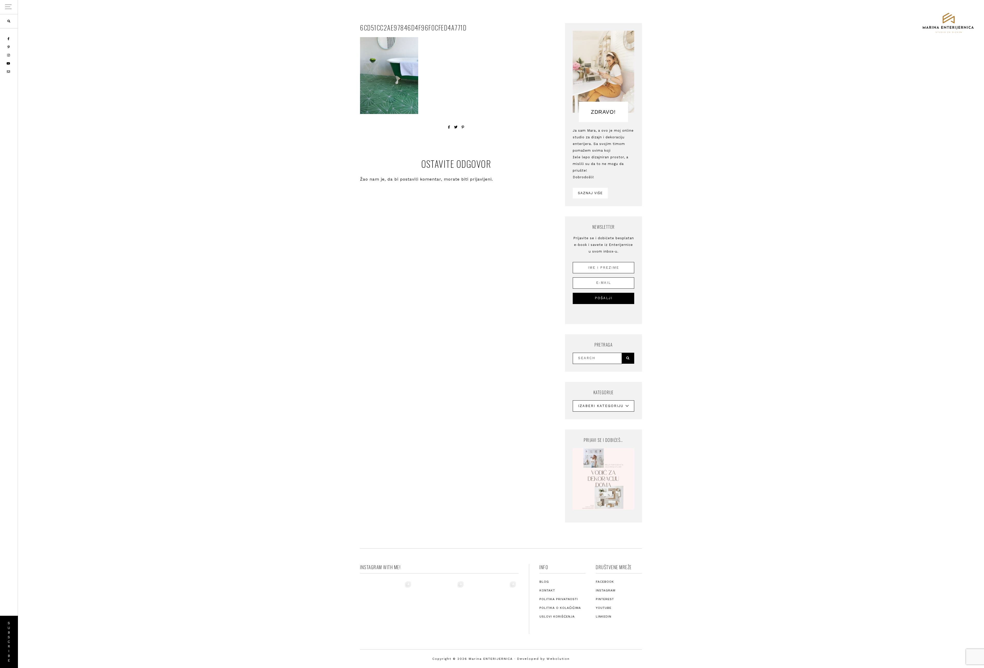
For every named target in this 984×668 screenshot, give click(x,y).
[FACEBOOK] (8, 39)
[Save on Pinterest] (463, 127)
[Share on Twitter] (456, 127)
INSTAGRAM (606, 590)
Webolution (558, 659)
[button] (9, 7)
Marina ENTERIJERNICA (948, 23)
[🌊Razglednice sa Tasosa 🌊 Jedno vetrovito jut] (439, 605)
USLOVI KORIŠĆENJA (557, 616)
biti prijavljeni (476, 179)
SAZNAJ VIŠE (590, 193)
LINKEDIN (603, 616)
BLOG (544, 581)
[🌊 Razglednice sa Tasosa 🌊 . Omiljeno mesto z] (491, 605)
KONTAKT (547, 590)
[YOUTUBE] (9, 63)
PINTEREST (605, 599)
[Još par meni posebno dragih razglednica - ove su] (387, 605)
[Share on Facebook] (449, 127)
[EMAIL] (9, 72)
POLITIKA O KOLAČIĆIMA (560, 608)
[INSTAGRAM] (9, 55)
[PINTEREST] (9, 47)
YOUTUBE (603, 608)
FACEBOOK (605, 581)
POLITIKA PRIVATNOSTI (558, 599)
